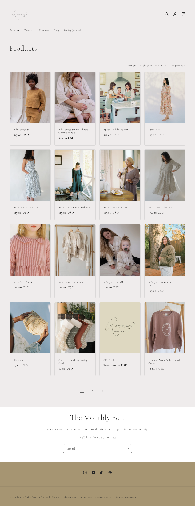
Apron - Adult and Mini (116, 129)
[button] (167, 14)
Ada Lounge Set (22, 129)
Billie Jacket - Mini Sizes (71, 282)
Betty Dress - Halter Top (26, 207)
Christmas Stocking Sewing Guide (73, 362)
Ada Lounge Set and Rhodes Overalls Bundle (73, 131)
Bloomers (18, 360)
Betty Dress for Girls (24, 282)
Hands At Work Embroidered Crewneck (164, 362)
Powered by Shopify (50, 497)
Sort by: (131, 65)
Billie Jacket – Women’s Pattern (160, 284)
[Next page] (113, 390)
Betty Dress (154, 129)
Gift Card (108, 360)
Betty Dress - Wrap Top (115, 207)
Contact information (126, 497)
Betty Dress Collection (160, 207)
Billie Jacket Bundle (113, 282)
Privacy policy (87, 497)
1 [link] (82, 390)
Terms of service (104, 497)
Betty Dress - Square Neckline (74, 207)
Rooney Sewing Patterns (28, 497)
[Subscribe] (127, 448)
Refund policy (69, 497)
